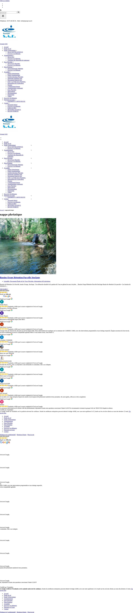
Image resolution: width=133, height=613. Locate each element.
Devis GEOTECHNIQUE (15, 52)
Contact (6, 431)
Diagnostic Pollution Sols (15, 78)
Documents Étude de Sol (15, 80)
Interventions (11, 91)
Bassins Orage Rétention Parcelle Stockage (20, 277)
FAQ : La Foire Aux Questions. (17, 81)
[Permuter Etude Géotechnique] (31, 145)
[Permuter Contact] (31, 199)
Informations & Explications (16, 83)
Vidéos (10, 96)
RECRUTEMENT (13, 111)
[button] (16, 50)
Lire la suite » (4, 289)
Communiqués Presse (14, 86)
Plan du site (31, 434)
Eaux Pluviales (12, 90)
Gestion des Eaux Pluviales (15, 77)
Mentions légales (21, 434)
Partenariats (11, 94)
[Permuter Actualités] (31, 168)
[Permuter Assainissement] (31, 150)
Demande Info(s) (12, 105)
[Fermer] (3, 16)
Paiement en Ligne (9, 430)
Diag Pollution (8, 425)
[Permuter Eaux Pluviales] (31, 158)
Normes (10, 85)
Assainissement (8, 421)
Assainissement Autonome (15, 88)
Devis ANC (11, 57)
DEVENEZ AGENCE (14, 109)
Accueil (6, 47)
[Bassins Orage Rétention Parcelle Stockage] (28, 273)
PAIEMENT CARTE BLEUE (16, 101)
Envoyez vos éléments (14, 53)
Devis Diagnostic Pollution (15, 68)
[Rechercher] (0, 10)
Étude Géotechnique (13, 73)
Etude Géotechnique (10, 419)
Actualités (6, 281)
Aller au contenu (5, 1)
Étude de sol (7, 49)
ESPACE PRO (12, 108)
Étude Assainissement (14, 75)
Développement (12, 93)
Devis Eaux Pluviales (14, 63)
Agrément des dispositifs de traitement (18, 60)
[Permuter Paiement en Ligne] (31, 195)
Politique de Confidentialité (8, 434)
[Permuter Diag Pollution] (31, 163)
